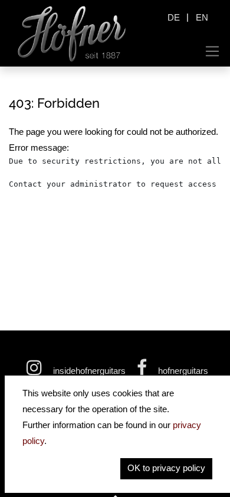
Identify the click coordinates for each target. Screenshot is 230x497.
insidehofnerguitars (89, 371)
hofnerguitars (182, 371)
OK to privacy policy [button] (166, 468)
